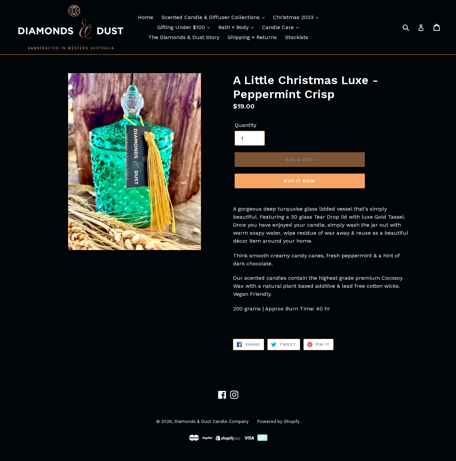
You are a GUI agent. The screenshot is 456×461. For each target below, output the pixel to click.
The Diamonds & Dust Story (183, 37)
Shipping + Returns (252, 37)
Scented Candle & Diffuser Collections (211, 17)
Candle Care (278, 27)
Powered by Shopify (278, 421)
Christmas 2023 (294, 17)
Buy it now (299, 181)
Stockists (296, 37)
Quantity (245, 125)
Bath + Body (234, 27)
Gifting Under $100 (182, 27)
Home (145, 17)
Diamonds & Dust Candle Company (211, 421)
